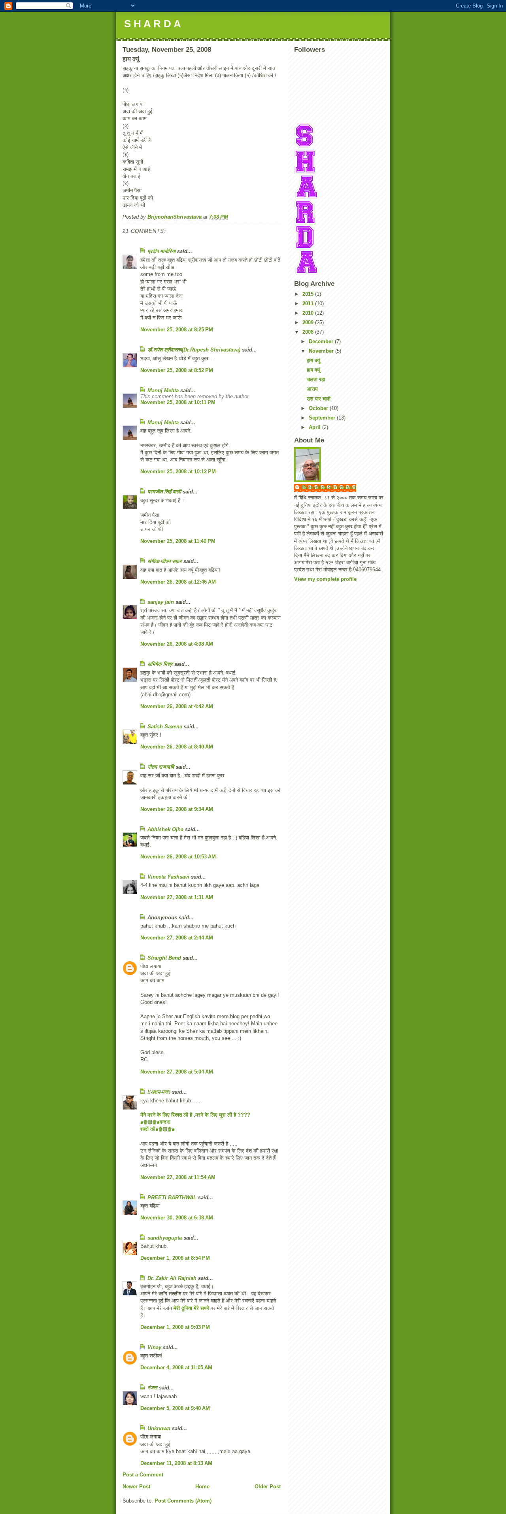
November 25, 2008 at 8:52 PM (176, 370)
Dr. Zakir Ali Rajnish (171, 1278)
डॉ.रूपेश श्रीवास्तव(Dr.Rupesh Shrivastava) (193, 350)
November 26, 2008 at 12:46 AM (178, 582)
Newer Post (136, 1486)
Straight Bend (164, 958)
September (323, 418)
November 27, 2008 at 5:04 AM (176, 1072)
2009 (308, 322)
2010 (308, 313)
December (322, 341)
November (322, 351)
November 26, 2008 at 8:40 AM (176, 747)
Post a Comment (143, 1475)
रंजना (152, 1388)
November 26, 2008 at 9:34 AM (176, 809)
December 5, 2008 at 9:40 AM (175, 1408)
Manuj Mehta (163, 390)
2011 (308, 303)
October (319, 408)
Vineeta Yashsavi (168, 877)
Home (202, 1486)
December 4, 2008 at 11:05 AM (176, 1367)
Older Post (268, 1486)
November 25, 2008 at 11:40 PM (177, 541)
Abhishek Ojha (165, 829)
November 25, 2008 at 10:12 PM (178, 471)
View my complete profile (325, 579)
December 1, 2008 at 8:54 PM (175, 1258)
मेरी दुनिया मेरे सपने (191, 1308)
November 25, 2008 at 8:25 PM (176, 330)
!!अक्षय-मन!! (158, 1092)
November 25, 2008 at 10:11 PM (177, 402)
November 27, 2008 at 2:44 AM (176, 938)
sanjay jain (160, 602)
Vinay (154, 1347)
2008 (308, 332)
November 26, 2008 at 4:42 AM (176, 706)
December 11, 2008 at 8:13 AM (176, 1463)
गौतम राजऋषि (160, 767)
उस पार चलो (318, 399)
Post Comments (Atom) (183, 1501)
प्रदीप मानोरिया (161, 251)
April (315, 427)
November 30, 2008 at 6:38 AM (176, 1218)
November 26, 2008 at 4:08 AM (176, 644)
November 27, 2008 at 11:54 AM (177, 1177)
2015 (308, 294)
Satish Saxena (165, 727)
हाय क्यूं (313, 360)
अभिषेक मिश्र (160, 664)
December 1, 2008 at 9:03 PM (175, 1327)
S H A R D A (152, 24)
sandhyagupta (164, 1238)
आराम (312, 389)
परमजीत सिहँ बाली (164, 492)
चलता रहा (316, 379)
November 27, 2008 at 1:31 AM (176, 897)
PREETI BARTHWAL (171, 1197)
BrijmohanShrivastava (329, 487)
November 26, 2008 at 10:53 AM (178, 857)
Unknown (158, 1428)
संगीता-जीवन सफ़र (164, 561)
